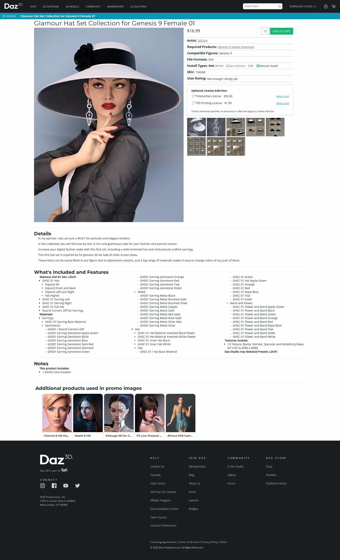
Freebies (271, 475)
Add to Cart (282, 31)
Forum (231, 483)
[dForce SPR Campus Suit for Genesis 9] (180, 413)
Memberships (115, 6)
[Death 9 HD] (88, 413)
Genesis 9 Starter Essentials (236, 47)
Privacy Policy (209, 542)
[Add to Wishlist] (265, 31)
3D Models (72, 6)
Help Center (157, 483)
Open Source (158, 517)
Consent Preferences (163, 525)
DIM (250, 66)
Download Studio (301, 6)
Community (93, 6)
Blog (191, 475)
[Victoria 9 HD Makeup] (57, 413)
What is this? (282, 96)
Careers (194, 500)
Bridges (193, 509)
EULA (223, 542)
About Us (194, 483)
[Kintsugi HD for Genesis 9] (119, 413)
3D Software (51, 6)
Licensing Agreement (163, 542)
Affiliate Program (160, 500)
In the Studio (235, 466)
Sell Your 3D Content (163, 492)
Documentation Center (164, 509)
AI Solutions (138, 6)
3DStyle (203, 40)
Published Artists (276, 483)
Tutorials (155, 475)
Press (192, 492)
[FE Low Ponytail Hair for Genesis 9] (149, 413)
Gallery (231, 475)
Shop (33, 6)
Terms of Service (188, 542)
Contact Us (157, 466)
